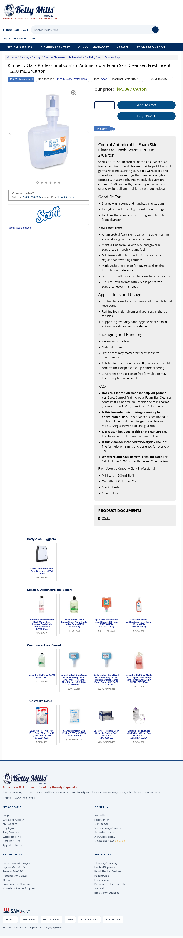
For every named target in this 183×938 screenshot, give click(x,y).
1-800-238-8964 (15, 29)
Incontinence (102, 879)
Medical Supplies (19, 47)
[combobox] (104, 105)
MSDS (106, 518)
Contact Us (101, 823)
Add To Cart (146, 105)
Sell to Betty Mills (104, 832)
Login (6, 815)
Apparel (123, 47)
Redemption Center (15, 875)
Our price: (104, 89)
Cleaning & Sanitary (55, 47)
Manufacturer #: (121, 78)
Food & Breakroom (151, 47)
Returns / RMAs (11, 840)
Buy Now (144, 116)
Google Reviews (110, 840)
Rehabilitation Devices (107, 871)
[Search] (155, 29)
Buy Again (9, 828)
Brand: (96, 78)
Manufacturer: (46, 78)
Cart (32, 38)
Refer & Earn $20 (13, 871)
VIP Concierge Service (107, 828)
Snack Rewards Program (17, 863)
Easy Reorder (11, 832)
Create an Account (14, 819)
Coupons (8, 879)
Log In (6, 38)
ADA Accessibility (104, 836)
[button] (10, 135)
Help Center (101, 819)
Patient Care (101, 875)
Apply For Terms (12, 845)
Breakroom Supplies (106, 892)
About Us (99, 815)
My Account (20, 38)
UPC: (147, 78)
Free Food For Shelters (16, 884)
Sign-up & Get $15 (14, 867)
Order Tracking (12, 836)
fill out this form (65, 197)
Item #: (13, 78)
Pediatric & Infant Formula (109, 884)
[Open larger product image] (48, 131)
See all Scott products (19, 227)
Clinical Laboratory (93, 47)
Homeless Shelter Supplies (19, 888)
